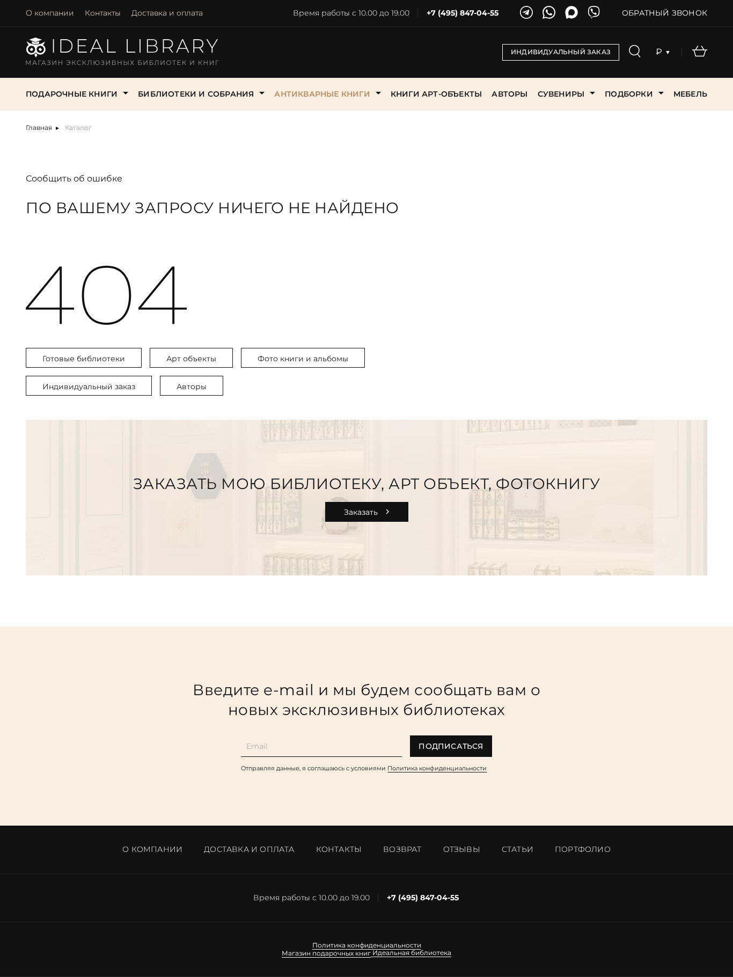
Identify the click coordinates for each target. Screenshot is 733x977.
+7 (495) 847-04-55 (463, 13)
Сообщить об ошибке (74, 178)
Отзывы (461, 849)
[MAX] (571, 13)
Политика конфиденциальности (437, 768)
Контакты (103, 13)
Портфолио (583, 849)
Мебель (690, 94)
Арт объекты (191, 358)
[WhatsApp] (549, 13)
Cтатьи (517, 849)
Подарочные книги (72, 94)
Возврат (402, 849)
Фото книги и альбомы (303, 358)
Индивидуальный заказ (88, 386)
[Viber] (594, 13)
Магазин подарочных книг (326, 953)
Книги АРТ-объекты (436, 94)
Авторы (509, 94)
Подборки (629, 94)
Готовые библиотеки (83, 358)
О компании (50, 13)
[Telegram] (526, 13)
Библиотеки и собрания (196, 94)
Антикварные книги (322, 94)
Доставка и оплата (167, 13)
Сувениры (561, 94)
